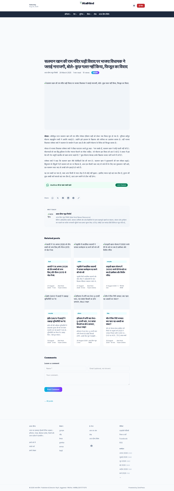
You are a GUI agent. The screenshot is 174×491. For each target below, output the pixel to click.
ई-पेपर (141, 6)
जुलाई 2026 (125, 457)
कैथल (61, 439)
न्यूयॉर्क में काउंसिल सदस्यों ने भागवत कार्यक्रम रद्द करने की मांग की (87, 269)
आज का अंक (93, 431)
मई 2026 (124, 465)
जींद (60, 435)
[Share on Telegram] (73, 198)
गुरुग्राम (61, 431)
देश (75, 14)
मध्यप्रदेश (95, 72)
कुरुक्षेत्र (61, 443)
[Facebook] (134, 6)
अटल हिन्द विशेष (104, 14)
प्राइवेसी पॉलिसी (124, 431)
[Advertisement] (87, 35)
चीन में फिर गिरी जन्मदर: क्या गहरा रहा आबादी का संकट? (115, 321)
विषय (89, 14)
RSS (121, 443)
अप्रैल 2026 (125, 469)
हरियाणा (68, 14)
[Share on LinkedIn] (68, 198)
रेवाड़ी (61, 451)
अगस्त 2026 (125, 453)
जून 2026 (124, 461)
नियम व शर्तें (122, 435)
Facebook (123, 439)
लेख (95, 14)
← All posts (48, 401)
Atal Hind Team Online (62, 287)
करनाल (61, 447)
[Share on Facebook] (63, 198)
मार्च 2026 (124, 473)
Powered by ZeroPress (137, 488)
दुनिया (82, 14)
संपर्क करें (32, 446)
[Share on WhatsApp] (52, 198)
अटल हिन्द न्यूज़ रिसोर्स (51, 73)
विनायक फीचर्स (122, 287)
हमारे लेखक (32, 450)
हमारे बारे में (32, 442)
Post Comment (53, 389)
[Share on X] (58, 198)
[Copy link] (78, 198)
